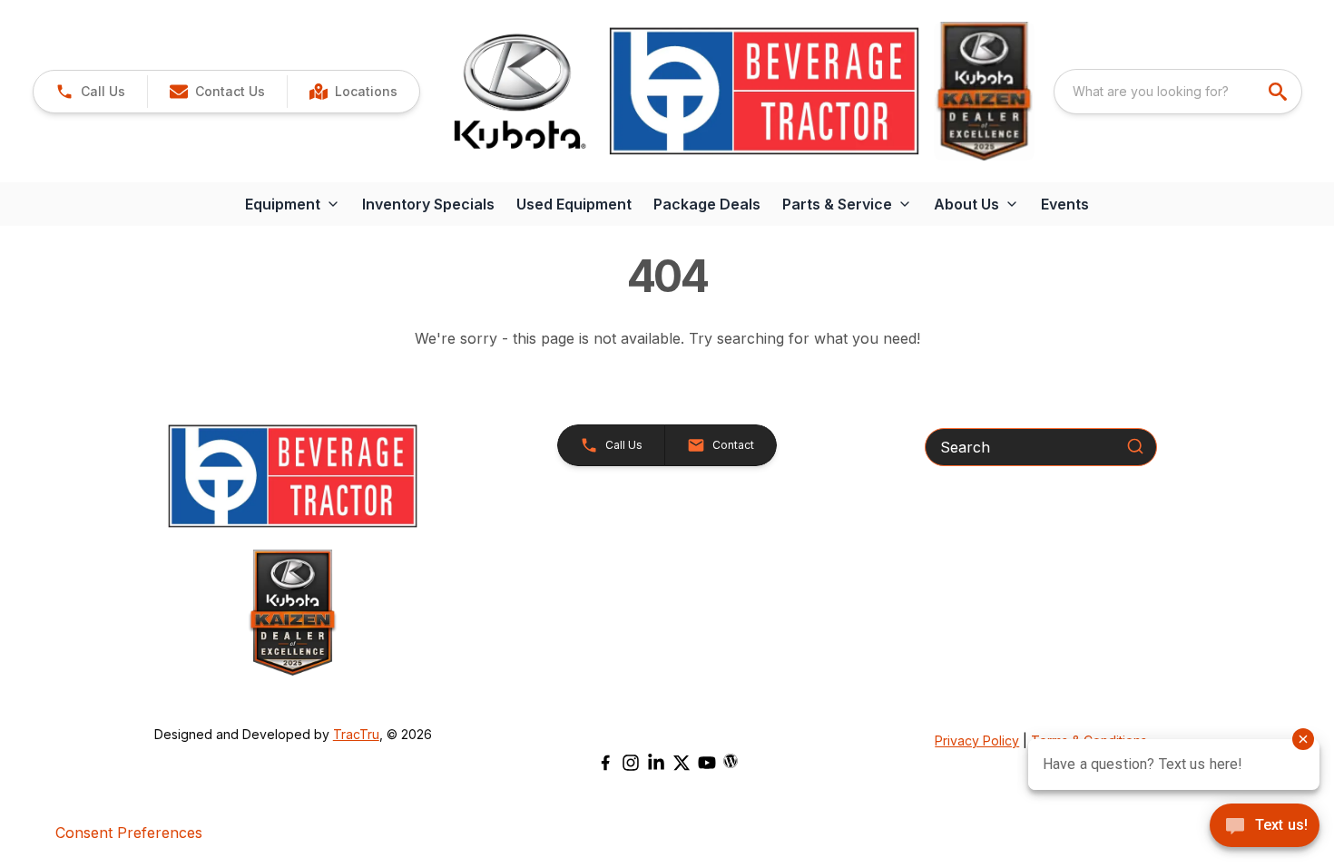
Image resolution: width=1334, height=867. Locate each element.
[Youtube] (707, 763)
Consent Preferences (128, 832)
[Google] (730, 761)
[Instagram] (631, 763)
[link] (353, 91)
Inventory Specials (428, 204)
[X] (681, 763)
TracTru (356, 734)
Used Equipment (574, 204)
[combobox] (1177, 91)
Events (1065, 204)
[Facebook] (605, 763)
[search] (1279, 91)
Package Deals (706, 204)
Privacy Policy (977, 740)
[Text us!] (1264, 827)
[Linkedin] (656, 763)
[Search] (1135, 446)
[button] (90, 91)
